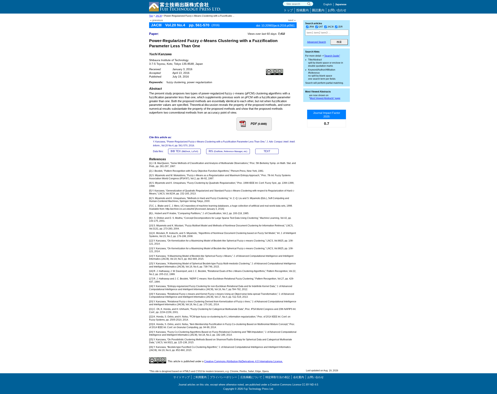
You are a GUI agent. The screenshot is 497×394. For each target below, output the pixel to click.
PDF (259, 123)
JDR (340, 26)
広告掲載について (251, 377)
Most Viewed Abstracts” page (325, 98)
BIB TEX (184, 151)
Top (151, 16)
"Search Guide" (332, 55)
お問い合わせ (337, 10)
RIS (228, 151)
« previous (156, 20)
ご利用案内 (200, 377)
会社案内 (298, 377)
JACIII (159, 16)
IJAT (320, 26)
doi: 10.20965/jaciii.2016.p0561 (275, 25)
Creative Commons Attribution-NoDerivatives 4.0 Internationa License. (243, 361)
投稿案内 (302, 10)
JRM (311, 26)
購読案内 (318, 10)
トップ (288, 10)
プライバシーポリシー (223, 377)
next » (292, 20)
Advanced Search (316, 42)
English (327, 4)
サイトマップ (181, 377)
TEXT (267, 151)
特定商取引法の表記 (277, 377)
